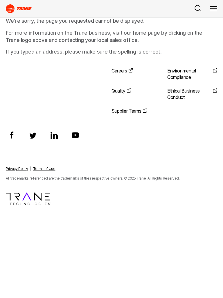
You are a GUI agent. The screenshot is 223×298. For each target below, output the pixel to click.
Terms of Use (44, 168)
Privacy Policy (17, 168)
